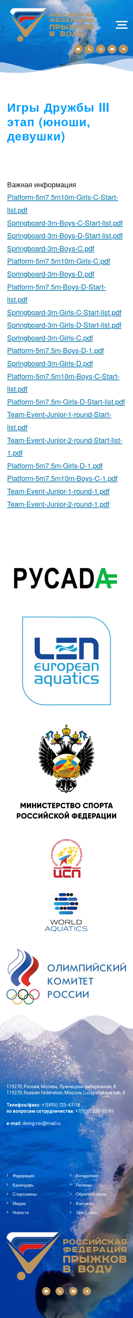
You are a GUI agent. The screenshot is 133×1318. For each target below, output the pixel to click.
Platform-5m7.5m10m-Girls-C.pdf (58, 261)
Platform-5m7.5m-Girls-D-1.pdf (55, 465)
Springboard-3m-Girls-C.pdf (50, 337)
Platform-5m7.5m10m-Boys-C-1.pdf (62, 478)
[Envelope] (78, 49)
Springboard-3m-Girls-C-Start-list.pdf (64, 312)
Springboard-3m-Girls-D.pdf (50, 363)
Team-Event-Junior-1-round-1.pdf (58, 491)
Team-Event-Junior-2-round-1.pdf (58, 504)
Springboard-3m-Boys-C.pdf (50, 248)
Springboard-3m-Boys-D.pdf (50, 274)
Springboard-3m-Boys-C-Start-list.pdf (65, 223)
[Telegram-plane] (123, 49)
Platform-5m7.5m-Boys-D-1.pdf (55, 350)
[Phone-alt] (89, 49)
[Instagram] (100, 49)
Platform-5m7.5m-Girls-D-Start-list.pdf (66, 401)
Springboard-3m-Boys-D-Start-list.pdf (65, 235)
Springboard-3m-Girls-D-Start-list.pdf (64, 325)
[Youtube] (112, 49)
